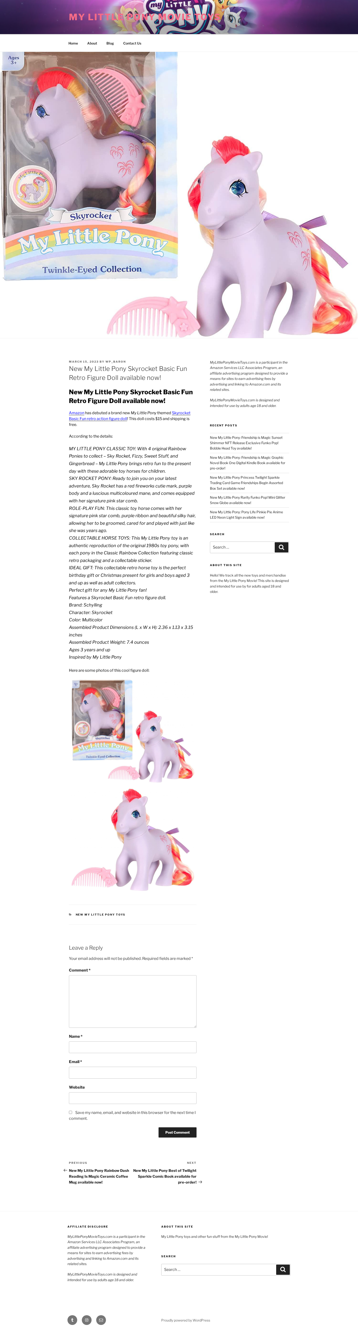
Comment (80, 970)
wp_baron (115, 361)
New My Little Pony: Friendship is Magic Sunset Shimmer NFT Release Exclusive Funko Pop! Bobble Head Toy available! (246, 442)
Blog (110, 43)
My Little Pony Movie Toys (145, 17)
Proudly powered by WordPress (185, 1320)
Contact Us (132, 43)
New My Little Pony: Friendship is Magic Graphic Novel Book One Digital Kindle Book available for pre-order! (247, 462)
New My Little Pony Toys (101, 914)
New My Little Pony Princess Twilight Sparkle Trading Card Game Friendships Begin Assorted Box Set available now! (246, 482)
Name (76, 1036)
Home (73, 43)
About (92, 43)
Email (75, 1061)
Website (77, 1087)
